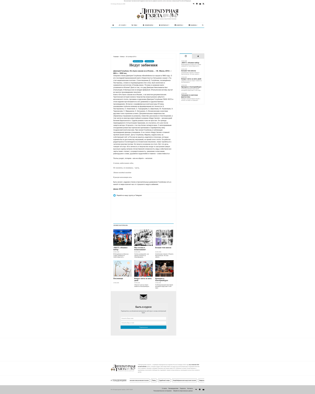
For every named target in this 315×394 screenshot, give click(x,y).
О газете (164, 388)
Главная (115, 56)
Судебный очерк (154, 380)
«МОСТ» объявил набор (190, 63)
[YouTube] (200, 4)
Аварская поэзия (194, 380)
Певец (143, 380)
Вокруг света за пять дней (191, 79)
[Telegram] (197, 4)
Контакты (190, 388)
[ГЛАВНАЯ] (113, 25)
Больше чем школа (188, 71)
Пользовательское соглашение (162, 390)
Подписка (183, 388)
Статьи (122, 56)
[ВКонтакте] (193, 4)
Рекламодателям (173, 388)
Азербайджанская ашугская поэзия (174, 380)
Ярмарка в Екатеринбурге (191, 87)
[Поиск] (202, 25)
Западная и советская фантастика (189, 96)
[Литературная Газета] (157, 14)
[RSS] (203, 4)
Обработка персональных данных (183, 390)
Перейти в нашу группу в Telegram (129, 195)
